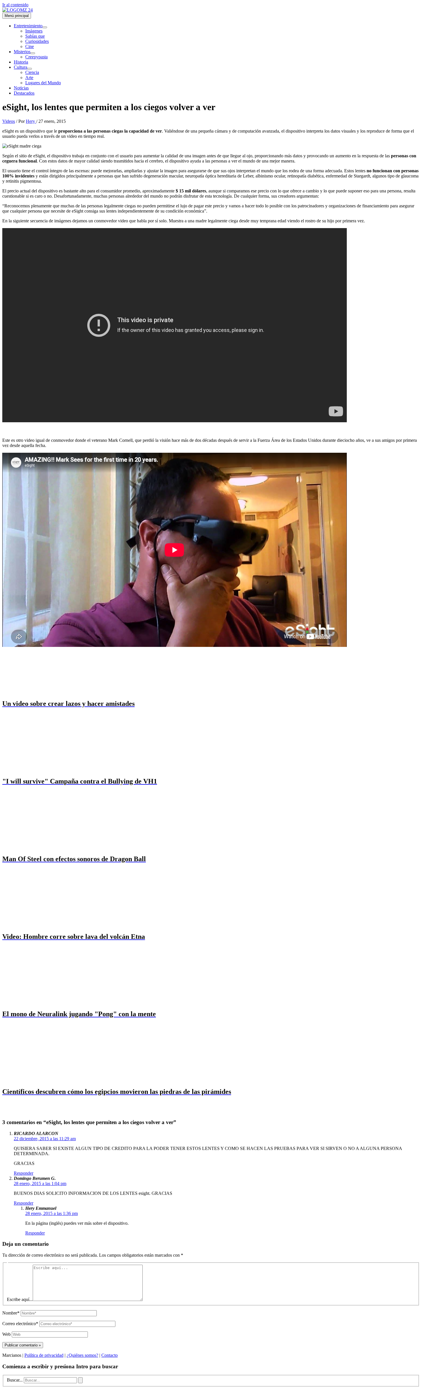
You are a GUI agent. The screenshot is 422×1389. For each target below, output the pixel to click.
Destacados (24, 93)
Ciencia (32, 72)
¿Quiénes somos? (82, 1355)
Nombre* (11, 1312)
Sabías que (35, 36)
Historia (21, 62)
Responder (23, 1173)
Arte (29, 77)
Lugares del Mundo (43, 82)
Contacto (109, 1355)
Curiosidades (37, 41)
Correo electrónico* (20, 1323)
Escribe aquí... (20, 1299)
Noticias (21, 87)
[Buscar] (80, 1380)
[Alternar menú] (44, 27)
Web (6, 1334)
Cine (29, 46)
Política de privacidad (43, 1355)
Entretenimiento (28, 25)
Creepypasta (36, 56)
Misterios (22, 51)
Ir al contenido (15, 4)
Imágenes (33, 30)
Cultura (20, 67)
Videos (8, 121)
